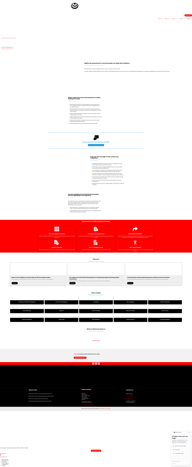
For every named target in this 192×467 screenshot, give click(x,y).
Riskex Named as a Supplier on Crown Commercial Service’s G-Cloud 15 (40, 393)
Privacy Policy (108, 408)
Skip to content (3, 453)
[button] (0, 454)
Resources (174, 18)
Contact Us (189, 18)
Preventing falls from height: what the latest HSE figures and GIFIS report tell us (41, 396)
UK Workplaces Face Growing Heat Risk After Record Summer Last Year (40, 401)
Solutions (159, 18)
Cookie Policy (101, 408)
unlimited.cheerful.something (87, 404)
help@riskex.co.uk (129, 398)
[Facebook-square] (99, 364)
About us (166, 18)
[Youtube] (96, 364)
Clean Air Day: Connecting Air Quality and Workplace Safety (38, 398)
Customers (181, 18)
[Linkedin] (93, 364)
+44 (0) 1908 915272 (130, 396)
